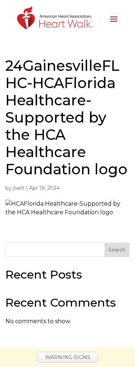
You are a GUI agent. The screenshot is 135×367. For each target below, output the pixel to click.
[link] (54, 18)
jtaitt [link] (18, 188)
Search (117, 250)
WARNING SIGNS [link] (67, 357)
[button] (114, 18)
